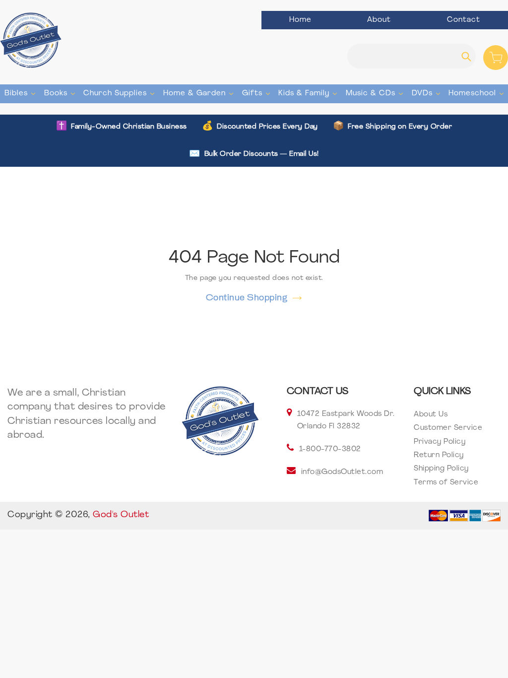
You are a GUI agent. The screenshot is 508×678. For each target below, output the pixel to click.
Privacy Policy (439, 442)
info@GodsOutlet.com (342, 472)
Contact (463, 20)
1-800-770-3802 (330, 449)
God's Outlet (121, 515)
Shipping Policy (441, 469)
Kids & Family (308, 93)
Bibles (21, 93)
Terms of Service (446, 482)
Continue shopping (247, 297)
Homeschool (477, 93)
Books (60, 93)
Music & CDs (375, 93)
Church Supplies (120, 93)
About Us (430, 414)
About (379, 20)
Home (300, 20)
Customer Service (448, 428)
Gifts (257, 93)
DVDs (427, 93)
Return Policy (439, 455)
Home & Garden (199, 93)
